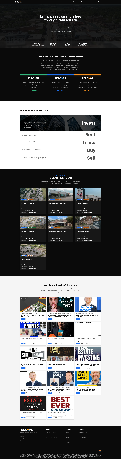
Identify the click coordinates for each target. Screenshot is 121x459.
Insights (67, 439)
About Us (67, 432)
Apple (28, 318)
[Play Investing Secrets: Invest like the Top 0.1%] (60, 304)
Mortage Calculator (83, 432)
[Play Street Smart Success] (33, 354)
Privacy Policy (68, 444)
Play (23, 318)
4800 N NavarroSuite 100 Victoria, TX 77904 (24, 436)
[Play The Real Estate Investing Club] (88, 354)
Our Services (68, 434)
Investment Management (51, 432)
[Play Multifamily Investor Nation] (33, 304)
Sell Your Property (49, 439)
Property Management (50, 434)
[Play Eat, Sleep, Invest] (88, 378)
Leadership (68, 442)
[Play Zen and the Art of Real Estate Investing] (60, 378)
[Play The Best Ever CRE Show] (60, 403)
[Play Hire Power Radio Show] (60, 329)
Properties (68, 437)
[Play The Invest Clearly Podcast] (88, 304)
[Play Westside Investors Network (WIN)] (33, 378)
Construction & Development (52, 437)
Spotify (33, 318)
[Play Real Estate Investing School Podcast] (33, 403)
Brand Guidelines (82, 437)
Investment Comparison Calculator (86, 434)
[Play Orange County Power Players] (60, 354)
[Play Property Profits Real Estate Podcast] (33, 329)
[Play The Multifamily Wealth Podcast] (88, 329)
